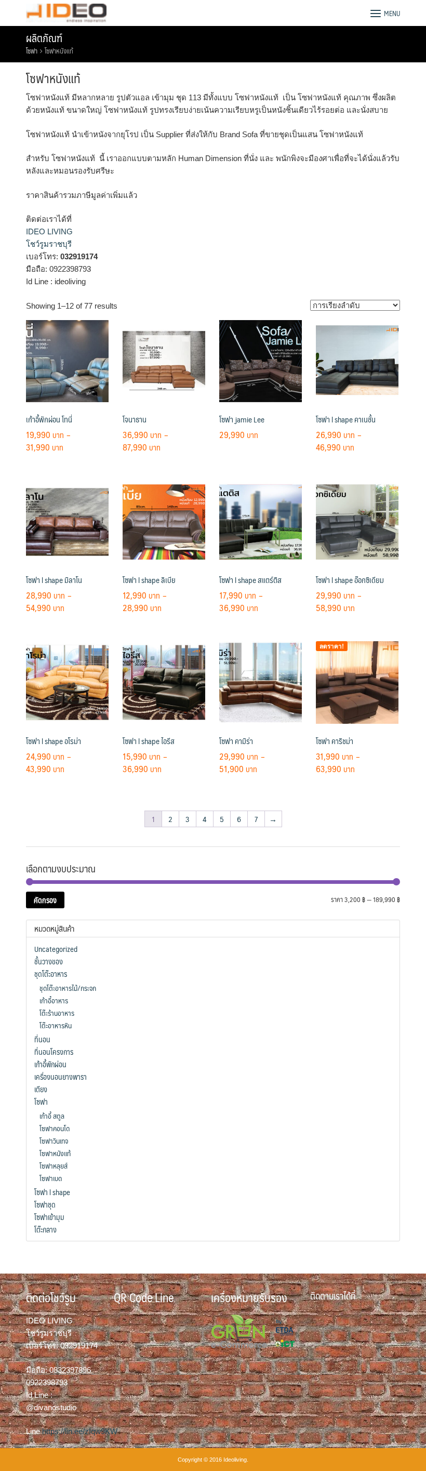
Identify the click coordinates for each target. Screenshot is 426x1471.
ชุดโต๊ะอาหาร (50, 974)
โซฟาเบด (50, 1178)
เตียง (40, 1089)
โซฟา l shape (52, 1192)
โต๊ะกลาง (45, 1229)
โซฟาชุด (45, 1204)
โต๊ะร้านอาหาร (56, 1012)
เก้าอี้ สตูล (51, 1115)
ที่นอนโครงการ (53, 1051)
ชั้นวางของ (48, 961)
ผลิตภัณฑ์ (44, 38)
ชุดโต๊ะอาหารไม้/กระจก (67, 988)
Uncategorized (55, 949)
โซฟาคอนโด (54, 1128)
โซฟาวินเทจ (53, 1140)
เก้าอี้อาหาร (53, 1000)
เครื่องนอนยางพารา (60, 1076)
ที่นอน (42, 1039)
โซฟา (31, 51)
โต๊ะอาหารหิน (55, 1025)
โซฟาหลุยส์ (53, 1165)
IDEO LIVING (49, 231)
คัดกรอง (45, 900)
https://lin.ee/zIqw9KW (79, 1431)
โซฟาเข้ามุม (49, 1217)
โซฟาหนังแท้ (55, 1153)
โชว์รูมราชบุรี (49, 244)
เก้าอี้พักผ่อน (50, 1064)
